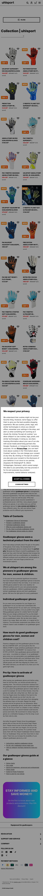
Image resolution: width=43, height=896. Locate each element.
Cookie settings (21, 484)
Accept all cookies (22, 479)
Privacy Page (22, 448)
